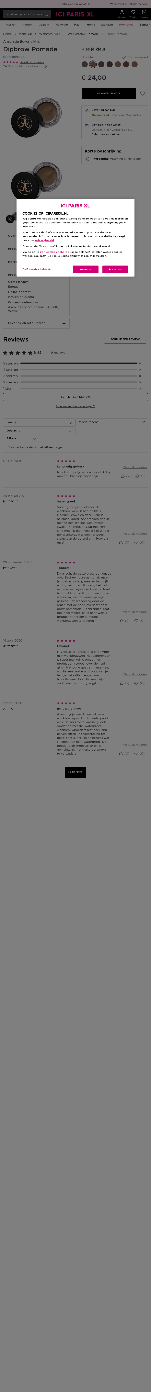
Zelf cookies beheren (36, 269)
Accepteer (115, 269)
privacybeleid (44, 240)
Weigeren (85, 269)
